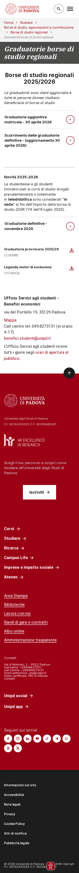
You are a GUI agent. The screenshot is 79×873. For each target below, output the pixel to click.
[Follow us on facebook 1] (8, 739)
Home (8, 23)
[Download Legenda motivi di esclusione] (71, 268)
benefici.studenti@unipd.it (27, 338)
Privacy (9, 814)
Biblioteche (14, 604)
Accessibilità (14, 795)
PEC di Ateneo (38, 675)
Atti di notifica (15, 833)
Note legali (12, 804)
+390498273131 (32, 670)
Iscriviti (36, 492)
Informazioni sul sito (20, 785)
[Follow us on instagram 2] (18, 739)
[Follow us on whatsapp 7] (66, 739)
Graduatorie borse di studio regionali (39, 53)
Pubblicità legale (16, 843)
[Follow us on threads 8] (8, 748)
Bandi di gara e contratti (26, 622)
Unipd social (15, 695)
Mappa (10, 320)
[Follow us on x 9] (18, 748)
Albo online (14, 631)
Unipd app (13, 706)
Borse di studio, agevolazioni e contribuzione (39, 27)
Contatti (9, 678)
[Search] (59, 9)
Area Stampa (16, 595)
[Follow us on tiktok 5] (47, 739)
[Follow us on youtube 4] (37, 739)
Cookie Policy (14, 824)
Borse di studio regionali (29, 32)
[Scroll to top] (69, 373)
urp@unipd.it (37, 673)
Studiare (26, 23)
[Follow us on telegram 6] (57, 739)
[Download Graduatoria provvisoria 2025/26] (71, 250)
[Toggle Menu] (70, 9)
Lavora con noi (17, 613)
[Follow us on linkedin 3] (27, 739)
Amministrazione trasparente (30, 640)
